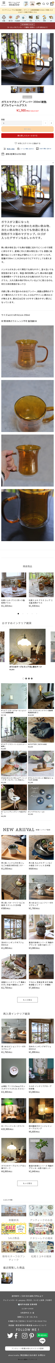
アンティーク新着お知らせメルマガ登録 (27, 1348)
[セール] (38, 3)
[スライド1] (23, 678)
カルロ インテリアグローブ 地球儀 (40, 1087)
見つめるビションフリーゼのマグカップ (41, 904)
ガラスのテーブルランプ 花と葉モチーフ (13, 1167)
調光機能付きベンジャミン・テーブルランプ (40, 1127)
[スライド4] (32, 678)
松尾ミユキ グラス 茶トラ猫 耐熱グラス (13, 601)
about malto (13, 1355)
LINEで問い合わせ (45, 149)
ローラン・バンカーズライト (13, 1126)
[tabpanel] (14, 592)
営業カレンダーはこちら (27, 1317)
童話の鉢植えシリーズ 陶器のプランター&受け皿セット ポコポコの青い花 (41, 943)
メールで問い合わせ (27, 149)
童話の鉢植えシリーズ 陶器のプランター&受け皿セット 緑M (41, 1167)
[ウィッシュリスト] (47, 4)
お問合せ (42, 1355)
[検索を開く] (43, 4)
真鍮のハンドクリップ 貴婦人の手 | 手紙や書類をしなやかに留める (13, 983)
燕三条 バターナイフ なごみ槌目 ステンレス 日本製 (13, 904)
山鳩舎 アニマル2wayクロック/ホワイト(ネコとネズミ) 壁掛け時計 (13, 1087)
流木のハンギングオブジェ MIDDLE (12, 943)
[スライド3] (29, 678)
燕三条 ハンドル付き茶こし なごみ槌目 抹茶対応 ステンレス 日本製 (13, 864)
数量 (3, 119)
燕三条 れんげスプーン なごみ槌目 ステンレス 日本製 (40, 864)
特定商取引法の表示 (29, 1355)
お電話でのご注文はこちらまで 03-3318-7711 (27, 1321)
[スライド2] (26, 678)
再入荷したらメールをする (27, 135)
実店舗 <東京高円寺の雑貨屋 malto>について (27, 1325)
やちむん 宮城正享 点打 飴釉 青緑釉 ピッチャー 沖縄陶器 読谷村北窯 (41, 983)
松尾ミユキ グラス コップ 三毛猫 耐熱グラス (41, 601)
